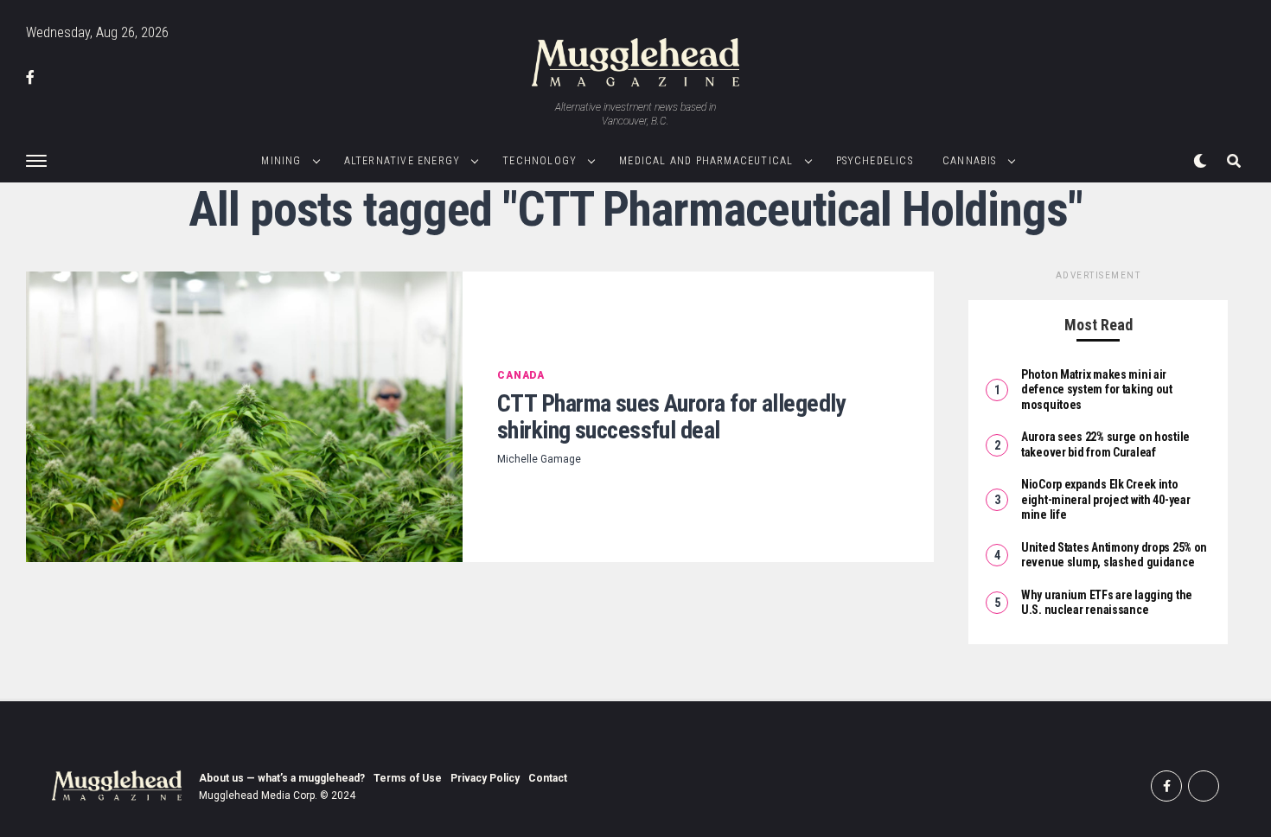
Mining (281, 161)
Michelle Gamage (539, 459)
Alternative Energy (402, 161)
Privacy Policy (485, 778)
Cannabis (969, 161)
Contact (547, 778)
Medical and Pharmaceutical (706, 161)
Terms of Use (408, 778)
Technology (539, 161)
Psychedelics (874, 161)
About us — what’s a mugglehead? (282, 778)
